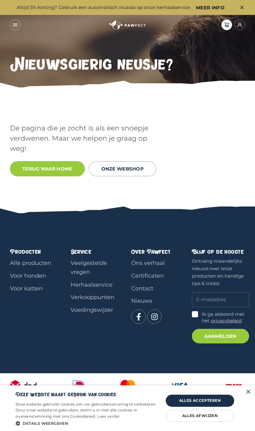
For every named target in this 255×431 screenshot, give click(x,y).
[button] (87, 423)
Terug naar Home (47, 169)
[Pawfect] (127, 25)
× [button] (248, 392)
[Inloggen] (239, 25)
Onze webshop (122, 169)
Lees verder (108, 416)
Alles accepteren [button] (200, 400)
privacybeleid (226, 321)
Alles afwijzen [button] (200, 415)
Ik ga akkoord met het (223, 317)
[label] (226, 25)
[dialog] (127, 408)
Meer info (210, 7)
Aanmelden (220, 336)
